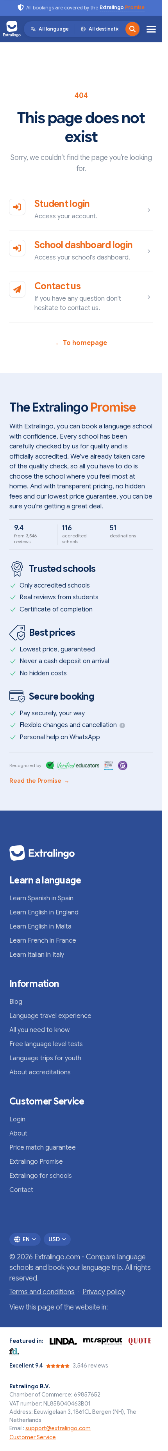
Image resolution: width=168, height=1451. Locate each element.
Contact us (57, 286)
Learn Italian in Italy (36, 955)
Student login (62, 204)
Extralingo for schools (40, 1176)
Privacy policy (103, 1292)
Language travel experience (50, 1016)
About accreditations (40, 1072)
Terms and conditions (42, 1292)
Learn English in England (44, 912)
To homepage (81, 343)
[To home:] (81, 853)
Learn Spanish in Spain (41, 898)
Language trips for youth (45, 1058)
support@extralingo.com (58, 1428)
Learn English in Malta (40, 926)
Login (17, 1119)
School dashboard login (83, 245)
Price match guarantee (42, 1148)
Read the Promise (39, 780)
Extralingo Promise (36, 1162)
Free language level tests (46, 1044)
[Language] (132, 29)
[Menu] (151, 29)
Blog (15, 1002)
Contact (21, 1190)
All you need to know (39, 1030)
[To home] (12, 29)
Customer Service (32, 1437)
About (18, 1133)
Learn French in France (42, 941)
